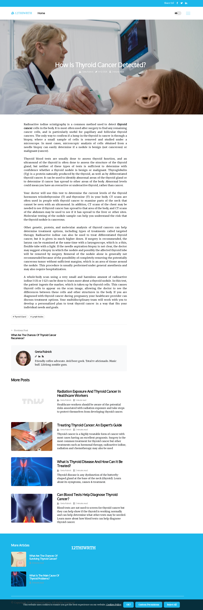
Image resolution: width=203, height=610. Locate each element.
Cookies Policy (113, 604)
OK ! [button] (128, 604)
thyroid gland (20, 317)
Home (41, 13)
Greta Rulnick (87, 72)
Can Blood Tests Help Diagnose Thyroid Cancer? (87, 496)
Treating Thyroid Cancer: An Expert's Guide (89, 425)
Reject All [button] (172, 604)
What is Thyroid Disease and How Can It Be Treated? (89, 463)
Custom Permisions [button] (148, 604)
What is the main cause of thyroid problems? (44, 577)
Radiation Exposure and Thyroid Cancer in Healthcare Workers (89, 393)
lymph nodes (37, 317)
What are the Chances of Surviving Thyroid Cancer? (43, 557)
